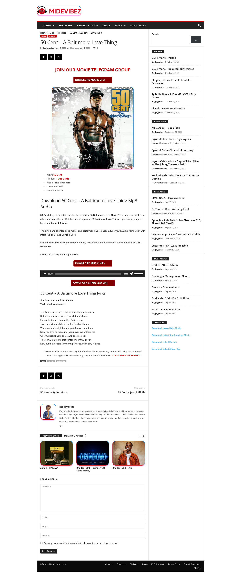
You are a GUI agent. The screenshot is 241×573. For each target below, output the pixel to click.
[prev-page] (139, 436)
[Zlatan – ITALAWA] (56, 453)
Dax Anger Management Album (170, 276)
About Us (109, 564)
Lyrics (106, 25)
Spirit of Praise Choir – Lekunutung (172, 150)
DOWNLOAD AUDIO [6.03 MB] (89, 283)
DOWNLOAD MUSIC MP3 (90, 79)
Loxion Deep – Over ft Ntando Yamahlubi (176, 234)
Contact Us (121, 564)
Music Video (138, 25)
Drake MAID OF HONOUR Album (171, 298)
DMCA (145, 564)
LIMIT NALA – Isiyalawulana (168, 198)
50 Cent (57, 174)
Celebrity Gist (86, 25)
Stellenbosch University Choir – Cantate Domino (175, 177)
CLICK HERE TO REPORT (126, 355)
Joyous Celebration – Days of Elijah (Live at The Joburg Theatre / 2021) (175, 163)
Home (43, 32)
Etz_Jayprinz (48, 48)
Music (119, 25)
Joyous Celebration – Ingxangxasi (171, 139)
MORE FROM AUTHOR (73, 436)
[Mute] (131, 273)
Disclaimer (134, 564)
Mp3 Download (157, 564)
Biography (65, 25)
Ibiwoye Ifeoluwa (159, 143)
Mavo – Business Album (166, 309)
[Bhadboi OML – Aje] (128, 453)
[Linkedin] (61, 426)
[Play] (44, 273)
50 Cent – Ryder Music (54, 392)
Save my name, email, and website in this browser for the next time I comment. (81, 543)
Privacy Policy (174, 564)
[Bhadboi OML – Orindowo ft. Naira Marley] (92, 453)
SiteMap (197, 568)
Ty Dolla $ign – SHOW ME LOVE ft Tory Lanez (174, 96)
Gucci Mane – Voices (164, 57)
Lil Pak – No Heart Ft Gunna (168, 108)
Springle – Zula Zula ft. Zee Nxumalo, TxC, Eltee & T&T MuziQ (176, 222)
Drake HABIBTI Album (165, 265)
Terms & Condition (192, 564)
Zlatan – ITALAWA (49, 467)
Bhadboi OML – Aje (122, 467)
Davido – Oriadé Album (165, 287)
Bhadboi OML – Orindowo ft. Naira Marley (91, 469)
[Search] (196, 39)
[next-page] (143, 436)
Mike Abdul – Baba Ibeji (166, 127)
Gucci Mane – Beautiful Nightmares (173, 68)
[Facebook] (43, 57)
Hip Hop (62, 32)
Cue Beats (63, 178)
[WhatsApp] (58, 57)
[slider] (139, 273)
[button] (199, 25)
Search (155, 34)
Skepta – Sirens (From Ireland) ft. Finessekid (171, 81)
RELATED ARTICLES (51, 436)
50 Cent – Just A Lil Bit (131, 392)
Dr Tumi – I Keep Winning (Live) (170, 209)
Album (47, 25)
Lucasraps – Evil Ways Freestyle (170, 245)
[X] (51, 57)
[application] (92, 273)
